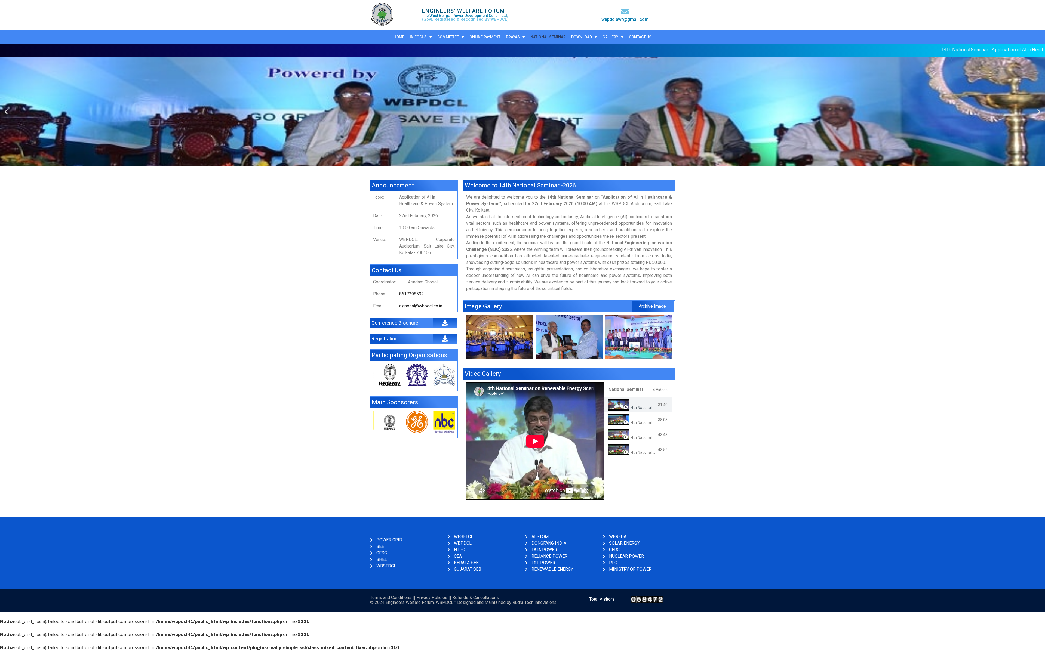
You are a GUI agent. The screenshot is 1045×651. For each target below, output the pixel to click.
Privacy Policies (431, 597)
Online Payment (484, 37)
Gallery (610, 37)
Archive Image (652, 306)
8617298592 (411, 294)
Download (581, 37)
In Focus (418, 37)
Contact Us (640, 37)
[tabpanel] (535, 441)
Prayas (513, 37)
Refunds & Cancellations (475, 597)
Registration (384, 338)
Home (399, 37)
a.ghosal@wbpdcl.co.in (420, 305)
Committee (448, 37)
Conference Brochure (394, 323)
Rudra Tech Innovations (534, 602)
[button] (508, 162)
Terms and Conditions (390, 597)
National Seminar (548, 37)
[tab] (638, 404)
